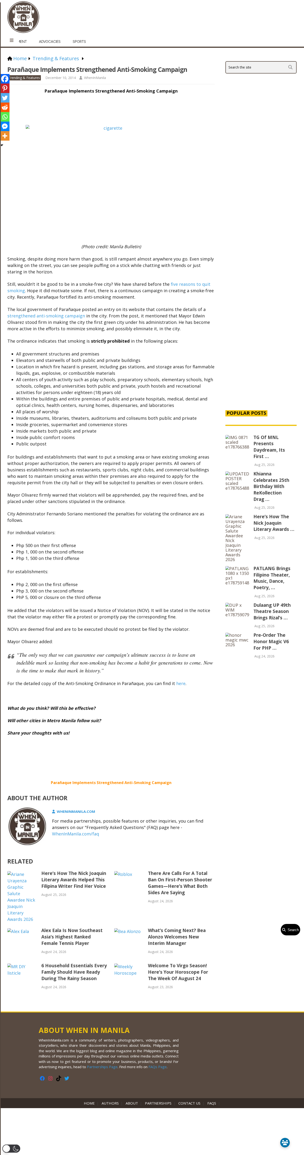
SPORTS (79, 41)
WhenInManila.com (76, 811)
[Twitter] (5, 98)
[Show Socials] (285, 1142)
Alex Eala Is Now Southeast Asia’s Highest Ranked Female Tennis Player (72, 936)
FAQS (211, 1103)
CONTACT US (189, 1103)
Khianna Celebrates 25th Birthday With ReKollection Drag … (271, 486)
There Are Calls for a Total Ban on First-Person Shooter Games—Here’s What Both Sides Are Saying (180, 883)
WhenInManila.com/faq (75, 834)
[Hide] (2, 145)
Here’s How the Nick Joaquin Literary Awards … (273, 522)
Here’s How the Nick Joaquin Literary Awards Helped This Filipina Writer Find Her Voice (73, 879)
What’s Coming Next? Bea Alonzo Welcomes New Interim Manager (177, 936)
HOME (90, 1103)
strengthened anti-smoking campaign (46, 316)
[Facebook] (5, 79)
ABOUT (132, 1103)
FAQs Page (157, 1066)
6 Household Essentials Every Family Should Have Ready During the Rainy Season (74, 972)
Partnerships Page (102, 1066)
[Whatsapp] (5, 117)
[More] (5, 136)
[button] (11, 1149)
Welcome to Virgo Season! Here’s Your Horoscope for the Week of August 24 (178, 972)
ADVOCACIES (50, 41)
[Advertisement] (261, 324)
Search (292, 930)
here (180, 683)
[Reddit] (5, 107)
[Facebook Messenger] (5, 126)
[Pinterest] (5, 88)
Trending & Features (24, 77)
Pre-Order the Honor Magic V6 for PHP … (271, 641)
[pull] (11, 40)
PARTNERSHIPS (158, 1103)
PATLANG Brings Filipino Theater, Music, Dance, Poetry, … (271, 578)
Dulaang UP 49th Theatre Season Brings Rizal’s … (272, 611)
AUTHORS (110, 1103)
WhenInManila (95, 77)
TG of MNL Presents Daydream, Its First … (269, 446)
